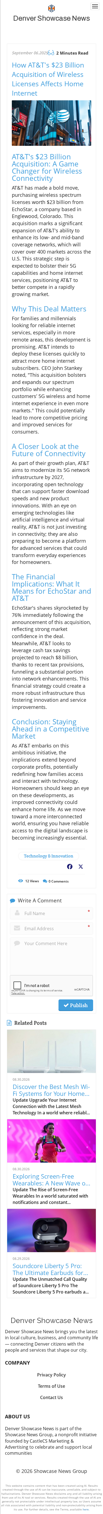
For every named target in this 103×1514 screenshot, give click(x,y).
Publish (78, 1005)
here (86, 1509)
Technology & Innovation (48, 856)
